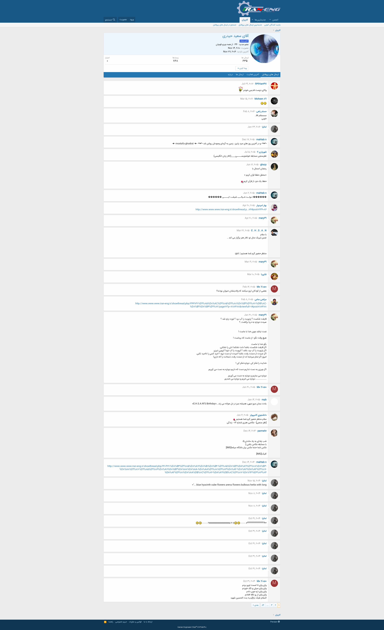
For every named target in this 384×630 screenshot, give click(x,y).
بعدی (256, 605)
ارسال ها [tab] (240, 74)
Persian (274, 622)
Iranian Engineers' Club (192, 627)
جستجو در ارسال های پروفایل (224, 25)
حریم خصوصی (121, 622)
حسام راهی (261, 111)
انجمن (275, 20)
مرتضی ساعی (261, 299)
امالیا (264, 127)
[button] (270, 20)
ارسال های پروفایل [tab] (270, 74)
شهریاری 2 (262, 152)
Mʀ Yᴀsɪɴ (262, 287)
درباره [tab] (230, 74)
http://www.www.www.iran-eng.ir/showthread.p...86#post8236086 (231, 209)
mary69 (263, 218)
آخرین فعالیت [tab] (253, 74)
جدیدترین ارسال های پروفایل (250, 25)
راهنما (110, 622)
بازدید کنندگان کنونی (272, 25)
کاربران (245, 20)
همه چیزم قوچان (223, 44)
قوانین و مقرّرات (135, 622)
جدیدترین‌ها (260, 20)
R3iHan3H (261, 84)
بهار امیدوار (261, 205)
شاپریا (264, 274)
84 (263, 605)
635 (245, 61)
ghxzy (263, 165)
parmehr (262, 431)
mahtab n (261, 139)
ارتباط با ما (148, 622)
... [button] (267, 605)
